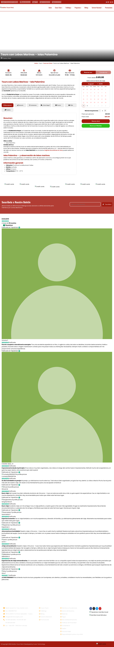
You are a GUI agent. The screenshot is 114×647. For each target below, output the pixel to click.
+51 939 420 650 (26, 2)
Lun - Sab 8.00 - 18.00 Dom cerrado (16, 625)
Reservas (64, 614)
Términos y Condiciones (69, 608)
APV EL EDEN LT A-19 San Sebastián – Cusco (18, 614)
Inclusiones (34, 105)
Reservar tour (88, 72)
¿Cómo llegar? (46, 105)
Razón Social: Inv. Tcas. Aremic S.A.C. (16, 608)
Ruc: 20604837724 (11, 611)
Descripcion (8, 105)
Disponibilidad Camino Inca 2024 (72, 634)
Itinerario (21, 105)
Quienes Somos (46, 2)
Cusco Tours (44, 608)
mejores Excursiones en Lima (53, 150)
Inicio (36, 63)
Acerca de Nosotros (68, 611)
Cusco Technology (39, 644)
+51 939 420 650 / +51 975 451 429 (15, 620)
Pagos (36, 2)
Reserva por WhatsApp (96, 125)
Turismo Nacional (46, 617)
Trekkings (43, 611)
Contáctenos (57, 2)
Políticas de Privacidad (69, 622)
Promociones (45, 620)
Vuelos (64, 628)
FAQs (71, 105)
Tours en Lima (47, 63)
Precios (59, 105)
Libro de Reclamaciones (69, 620)
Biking (42, 614)
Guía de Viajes (66, 631)
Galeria (8, 110)
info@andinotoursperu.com (10, 2)
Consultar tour (103, 72)
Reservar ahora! (96, 121)
